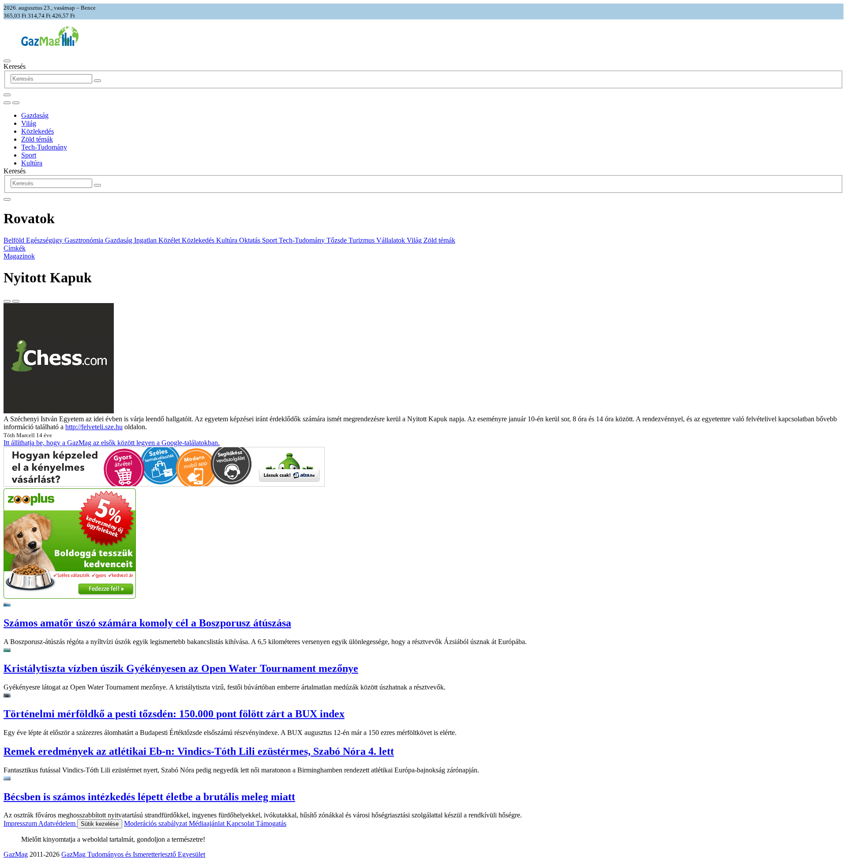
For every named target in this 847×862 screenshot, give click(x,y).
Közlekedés (37, 131)
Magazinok (19, 256)
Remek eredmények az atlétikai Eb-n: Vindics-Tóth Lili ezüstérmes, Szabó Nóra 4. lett (199, 751)
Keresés (15, 66)
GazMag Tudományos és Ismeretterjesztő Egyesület (133, 854)
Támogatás (271, 823)
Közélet (170, 240)
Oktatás (250, 240)
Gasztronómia (84, 240)
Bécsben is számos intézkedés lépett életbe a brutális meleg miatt (149, 796)
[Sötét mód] (7, 102)
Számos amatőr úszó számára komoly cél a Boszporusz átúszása (147, 623)
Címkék (15, 248)
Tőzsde (337, 240)
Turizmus (362, 240)
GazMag (16, 854)
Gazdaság (35, 115)
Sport (28, 155)
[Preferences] (7, 95)
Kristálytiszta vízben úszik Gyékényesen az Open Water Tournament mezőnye (181, 668)
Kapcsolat (241, 823)
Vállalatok (391, 240)
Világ (28, 123)
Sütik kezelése (100, 824)
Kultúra (31, 163)
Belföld (15, 240)
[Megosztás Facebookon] (15, 301)
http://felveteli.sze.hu (94, 427)
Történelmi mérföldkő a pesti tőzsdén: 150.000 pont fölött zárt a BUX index (174, 714)
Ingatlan (146, 240)
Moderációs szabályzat (156, 823)
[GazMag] (50, 43)
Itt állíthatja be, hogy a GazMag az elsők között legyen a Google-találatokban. (112, 442)
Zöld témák (37, 139)
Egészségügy (45, 240)
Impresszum (21, 823)
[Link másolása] (7, 301)
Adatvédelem (57, 823)
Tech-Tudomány (44, 147)
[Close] (7, 199)
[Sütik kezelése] (15, 102)
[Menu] (7, 61)
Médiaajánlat (207, 823)
